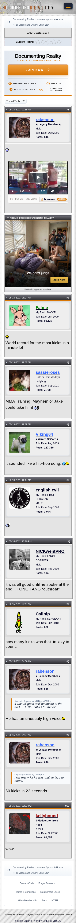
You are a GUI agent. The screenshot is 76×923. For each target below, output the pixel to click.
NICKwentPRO (50, 551)
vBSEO (57, 920)
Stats (44, 900)
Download (55, 199)
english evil (47, 490)
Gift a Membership (27, 900)
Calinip (43, 614)
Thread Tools (14, 101)
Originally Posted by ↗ (33, 701)
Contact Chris (27, 883)
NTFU (55, 900)
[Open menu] (68, 6)
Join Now (35, 70)
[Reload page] (9, 22)
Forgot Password (47, 883)
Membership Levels (50, 892)
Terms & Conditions (26, 892)
